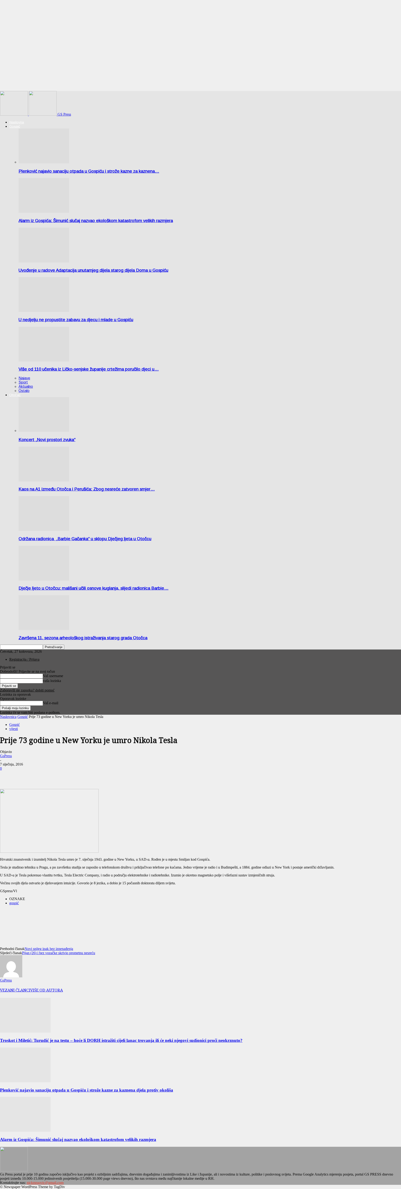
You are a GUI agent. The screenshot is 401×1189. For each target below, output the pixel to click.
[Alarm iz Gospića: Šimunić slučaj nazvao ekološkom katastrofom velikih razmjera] (44, 211)
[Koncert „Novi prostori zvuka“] (44, 431)
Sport (23, 382)
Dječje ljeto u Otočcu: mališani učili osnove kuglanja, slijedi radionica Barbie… (93, 588)
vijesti (13, 729)
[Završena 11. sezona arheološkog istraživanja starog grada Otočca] (44, 629)
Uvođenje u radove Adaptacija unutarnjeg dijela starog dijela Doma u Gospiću (93, 270)
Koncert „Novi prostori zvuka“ (47, 439)
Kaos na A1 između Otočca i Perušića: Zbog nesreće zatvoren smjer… (87, 489)
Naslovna (16, 122)
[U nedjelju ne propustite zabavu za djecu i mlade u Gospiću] (44, 311)
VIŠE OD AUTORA (46, 990)
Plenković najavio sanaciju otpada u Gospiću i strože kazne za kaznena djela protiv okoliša (86, 1090)
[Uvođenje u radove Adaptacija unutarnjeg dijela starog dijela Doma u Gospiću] (44, 261)
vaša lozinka (52, 681)
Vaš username (53, 676)
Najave (24, 378)
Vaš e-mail (50, 703)
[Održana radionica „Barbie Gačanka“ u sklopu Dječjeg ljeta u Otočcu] (44, 530)
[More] (24, 775)
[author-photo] (11, 976)
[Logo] (14, 114)
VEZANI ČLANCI (15, 990)
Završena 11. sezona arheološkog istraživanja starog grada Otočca (83, 637)
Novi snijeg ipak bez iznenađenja (49, 949)
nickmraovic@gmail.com (45, 1183)
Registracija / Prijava (24, 659)
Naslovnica (8, 717)
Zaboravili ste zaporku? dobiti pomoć (27, 690)
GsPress (6, 756)
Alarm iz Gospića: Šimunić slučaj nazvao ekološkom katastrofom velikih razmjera (96, 220)
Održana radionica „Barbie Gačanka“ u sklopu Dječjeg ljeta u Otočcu (85, 538)
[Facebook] (7, 775)
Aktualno (26, 386)
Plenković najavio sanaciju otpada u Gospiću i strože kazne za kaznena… (89, 171)
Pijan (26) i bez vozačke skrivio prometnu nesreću (58, 953)
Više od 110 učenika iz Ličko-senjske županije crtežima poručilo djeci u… (89, 369)
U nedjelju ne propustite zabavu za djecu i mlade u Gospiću (76, 319)
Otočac (15, 395)
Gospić (14, 126)
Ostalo (24, 391)
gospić (14, 903)
